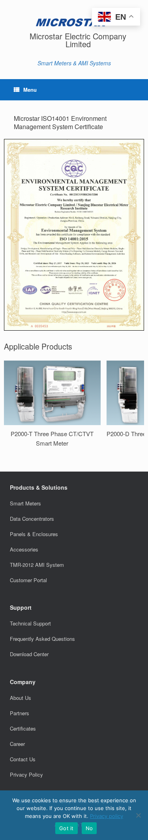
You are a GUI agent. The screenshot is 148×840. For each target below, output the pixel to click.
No (89, 828)
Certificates (23, 728)
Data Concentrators (32, 518)
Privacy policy (106, 816)
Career (17, 743)
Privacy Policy (26, 774)
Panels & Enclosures (34, 534)
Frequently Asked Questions (42, 638)
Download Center (29, 654)
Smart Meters (25, 503)
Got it (66, 828)
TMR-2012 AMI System (37, 564)
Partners (19, 713)
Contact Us (23, 759)
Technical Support (30, 623)
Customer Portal (28, 580)
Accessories (24, 549)
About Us (20, 697)
